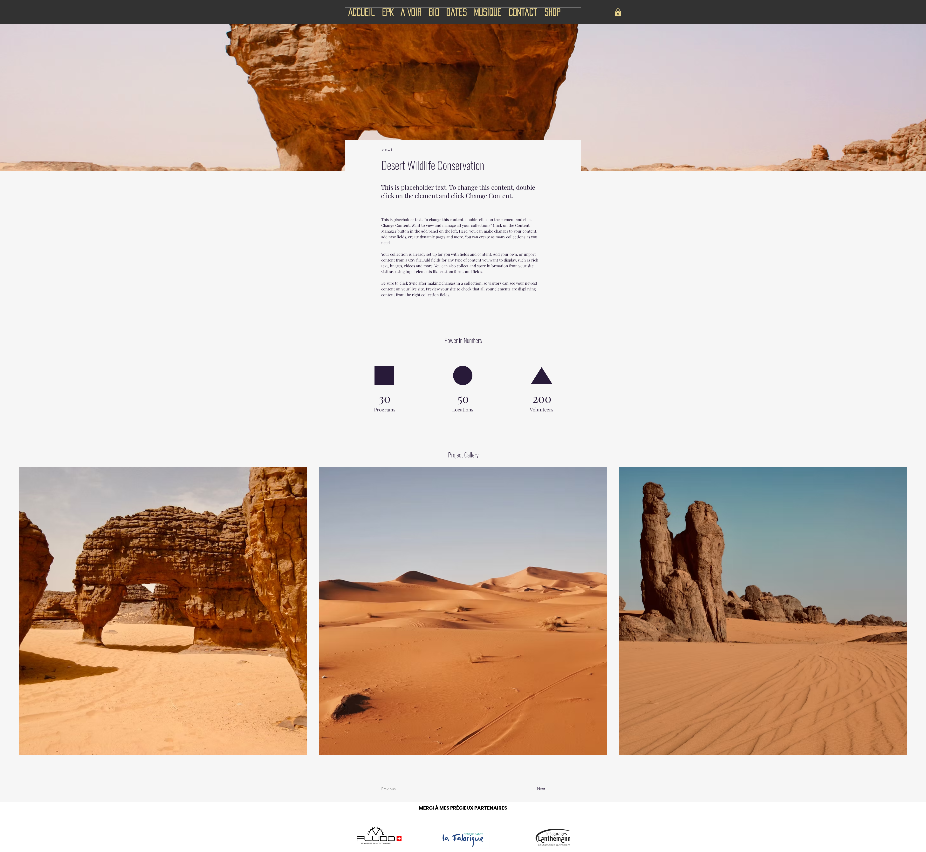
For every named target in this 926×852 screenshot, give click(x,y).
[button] (618, 12)
